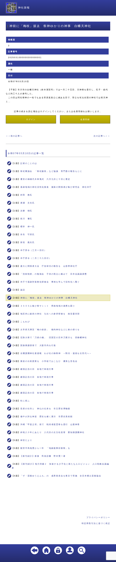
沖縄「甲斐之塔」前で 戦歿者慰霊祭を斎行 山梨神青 (50, 424)
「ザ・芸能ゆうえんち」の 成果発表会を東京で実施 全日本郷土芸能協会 (60, 476)
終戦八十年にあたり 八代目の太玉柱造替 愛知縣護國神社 (52, 432)
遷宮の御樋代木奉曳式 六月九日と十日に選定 (45, 179)
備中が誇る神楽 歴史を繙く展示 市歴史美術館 (46, 416)
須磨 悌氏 (26, 211)
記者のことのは (28, 163)
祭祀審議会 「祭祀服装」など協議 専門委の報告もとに (51, 171)
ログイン (31, 119)
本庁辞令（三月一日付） (33, 250)
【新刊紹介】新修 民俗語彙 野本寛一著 (42, 456)
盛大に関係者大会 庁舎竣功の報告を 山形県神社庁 (48, 266)
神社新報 (24, 7)
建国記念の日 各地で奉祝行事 (37, 369)
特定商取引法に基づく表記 (96, 523)
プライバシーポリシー (98, 517)
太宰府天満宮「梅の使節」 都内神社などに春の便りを (50, 329)
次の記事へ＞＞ (102, 136)
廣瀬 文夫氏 (27, 203)
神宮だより (26, 440)
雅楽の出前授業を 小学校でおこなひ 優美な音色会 (48, 361)
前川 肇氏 (26, 218)
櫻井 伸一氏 (27, 226)
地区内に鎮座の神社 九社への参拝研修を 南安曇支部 (50, 314)
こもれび (25, 322)
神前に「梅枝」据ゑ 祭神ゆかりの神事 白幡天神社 (49, 298)
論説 (22, 290)
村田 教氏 (26, 195)
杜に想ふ (25, 401)
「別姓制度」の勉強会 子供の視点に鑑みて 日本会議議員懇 (53, 274)
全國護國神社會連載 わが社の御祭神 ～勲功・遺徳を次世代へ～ (56, 353)
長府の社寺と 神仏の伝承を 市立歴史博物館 (45, 408)
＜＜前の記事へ (14, 136)
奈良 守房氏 (27, 234)
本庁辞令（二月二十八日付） (35, 258)
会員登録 (85, 119)
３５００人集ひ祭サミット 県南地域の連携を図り (47, 306)
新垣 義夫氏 (27, 242)
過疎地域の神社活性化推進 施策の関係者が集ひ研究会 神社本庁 (56, 187)
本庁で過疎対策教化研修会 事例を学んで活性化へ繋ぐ (50, 282)
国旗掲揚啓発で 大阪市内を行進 (38, 345)
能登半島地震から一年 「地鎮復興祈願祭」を (45, 448)
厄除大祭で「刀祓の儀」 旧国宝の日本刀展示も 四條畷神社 (53, 337)
